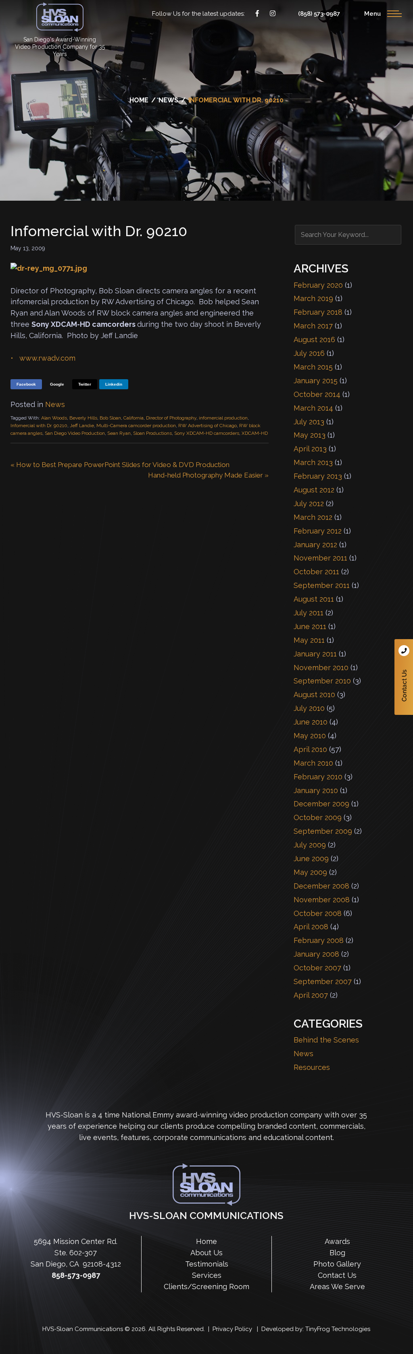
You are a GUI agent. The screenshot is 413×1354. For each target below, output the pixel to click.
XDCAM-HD (255, 433)
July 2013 (309, 421)
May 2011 (309, 640)
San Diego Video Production (75, 433)
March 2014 (313, 408)
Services (206, 1275)
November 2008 (322, 899)
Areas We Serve (337, 1286)
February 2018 (318, 312)
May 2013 (309, 435)
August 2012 (314, 490)
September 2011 (322, 585)
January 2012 (315, 544)
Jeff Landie (82, 425)
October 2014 (317, 394)
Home (206, 1241)
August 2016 (314, 339)
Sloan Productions (59, 17)
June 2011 (310, 626)
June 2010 (310, 722)
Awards (337, 1241)
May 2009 (310, 872)
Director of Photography (171, 418)
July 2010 (309, 708)
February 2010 (318, 777)
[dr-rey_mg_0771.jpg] (48, 268)
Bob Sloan (110, 418)
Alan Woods (54, 418)
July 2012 (309, 503)
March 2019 (313, 298)
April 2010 (310, 749)
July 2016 (309, 353)
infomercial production (223, 418)
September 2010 (322, 681)
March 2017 (313, 326)
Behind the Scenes (326, 1040)
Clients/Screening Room (206, 1286)
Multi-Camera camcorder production (136, 425)
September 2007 (323, 981)
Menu (372, 13)
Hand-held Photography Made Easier (205, 475)
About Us (206, 1252)
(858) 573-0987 (319, 13)
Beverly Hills (83, 418)
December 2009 (321, 804)
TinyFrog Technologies (337, 1329)
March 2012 (313, 517)
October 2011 (316, 571)
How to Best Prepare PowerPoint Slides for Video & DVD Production (122, 465)
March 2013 (313, 462)
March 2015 (313, 367)
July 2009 (310, 845)
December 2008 (321, 886)
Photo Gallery (337, 1264)
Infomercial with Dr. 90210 (38, 425)
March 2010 (313, 763)
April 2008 (311, 926)
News (55, 404)
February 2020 (318, 285)
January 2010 (316, 790)
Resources (312, 1067)
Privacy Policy (232, 1329)
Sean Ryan (119, 433)
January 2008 (316, 954)
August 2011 (314, 599)
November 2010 (321, 667)
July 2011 (308, 612)
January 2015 (316, 380)
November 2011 (320, 558)
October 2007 (317, 968)
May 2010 (310, 735)
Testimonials (206, 1264)
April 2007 (311, 995)
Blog (337, 1252)
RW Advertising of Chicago (207, 425)
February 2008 (319, 940)
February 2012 (318, 531)
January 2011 (315, 654)
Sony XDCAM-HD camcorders (206, 433)
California (133, 418)
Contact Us (403, 677)
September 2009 (323, 831)
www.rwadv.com (47, 358)
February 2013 (318, 476)
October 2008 (318, 913)
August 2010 (314, 694)
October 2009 (318, 817)
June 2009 (311, 858)
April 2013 (310, 448)
